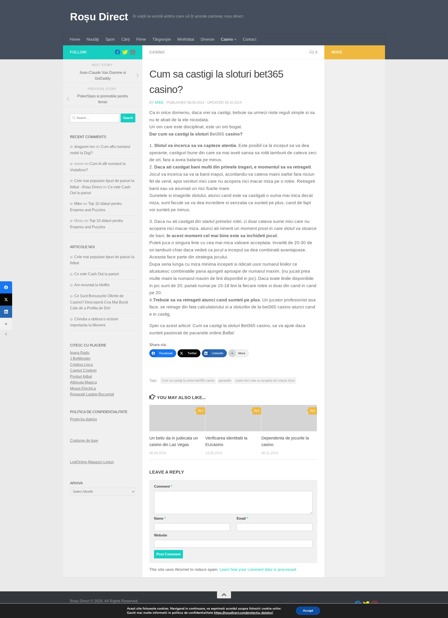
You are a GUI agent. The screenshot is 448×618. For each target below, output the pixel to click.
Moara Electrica (83, 388)
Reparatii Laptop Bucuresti (92, 394)
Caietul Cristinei (83, 370)
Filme (141, 39)
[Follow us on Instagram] (132, 52)
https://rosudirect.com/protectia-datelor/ (243, 613)
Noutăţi (93, 39)
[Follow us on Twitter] (125, 52)
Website (160, 535)
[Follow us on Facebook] (117, 52)
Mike (159, 102)
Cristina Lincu (81, 365)
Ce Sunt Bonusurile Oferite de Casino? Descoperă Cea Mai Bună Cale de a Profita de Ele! (99, 302)
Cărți (125, 39)
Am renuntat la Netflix (92, 285)
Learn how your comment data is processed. (258, 569)
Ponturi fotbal (81, 377)
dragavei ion (84, 147)
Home (75, 39)
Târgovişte (161, 39)
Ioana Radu (79, 353)
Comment (163, 486)
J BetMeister (80, 359)
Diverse (207, 39)
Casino (227, 39)
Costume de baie (84, 441)
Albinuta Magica (83, 382)
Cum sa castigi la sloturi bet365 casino (188, 380)
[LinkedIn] (6, 312)
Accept (308, 610)
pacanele (225, 380)
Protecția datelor (83, 419)
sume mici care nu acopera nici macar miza (264, 380)
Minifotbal (185, 39)
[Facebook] (6, 287)
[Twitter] (6, 299)
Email (242, 518)
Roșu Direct (99, 16)
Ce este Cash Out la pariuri (96, 274)
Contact (249, 39)
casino (156, 52)
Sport (110, 39)
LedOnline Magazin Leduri (92, 462)
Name (160, 518)
